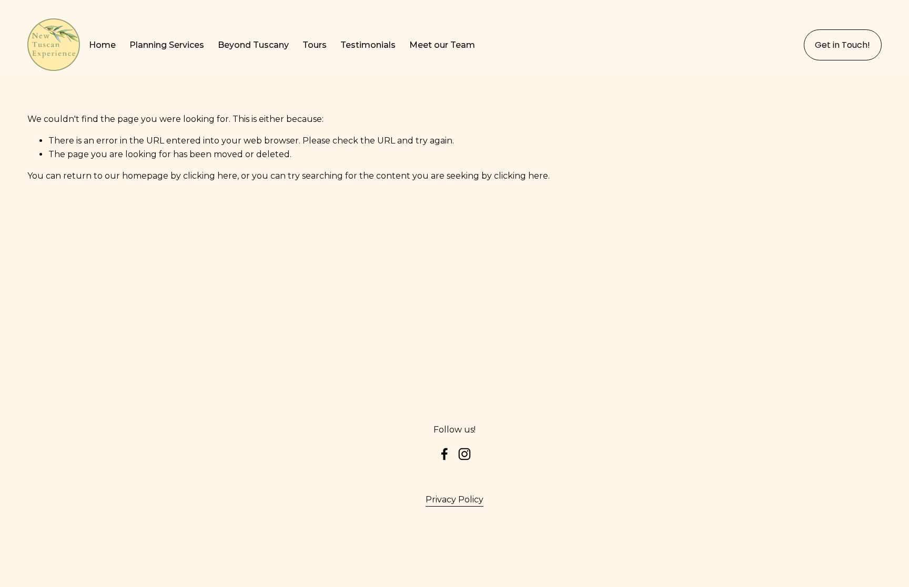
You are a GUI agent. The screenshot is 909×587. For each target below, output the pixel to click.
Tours (314, 45)
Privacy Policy (454, 499)
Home (102, 45)
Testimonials (368, 45)
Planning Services (166, 45)
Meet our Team (442, 45)
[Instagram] (464, 454)
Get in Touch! (842, 45)
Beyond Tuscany (253, 45)
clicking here (210, 176)
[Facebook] (444, 454)
